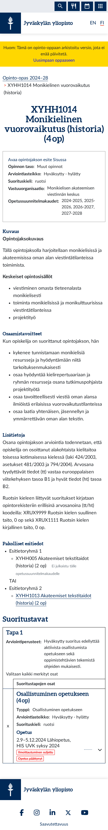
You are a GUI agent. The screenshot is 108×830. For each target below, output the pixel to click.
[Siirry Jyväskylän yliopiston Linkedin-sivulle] (52, 812)
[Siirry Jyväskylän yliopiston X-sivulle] (68, 813)
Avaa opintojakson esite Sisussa (37, 160)
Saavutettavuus (54, 824)
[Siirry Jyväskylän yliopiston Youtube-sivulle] (84, 812)
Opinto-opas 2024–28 (25, 78)
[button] (59, 750)
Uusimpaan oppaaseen (54, 60)
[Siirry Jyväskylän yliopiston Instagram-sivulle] (37, 812)
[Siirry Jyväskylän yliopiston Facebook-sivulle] (22, 812)
